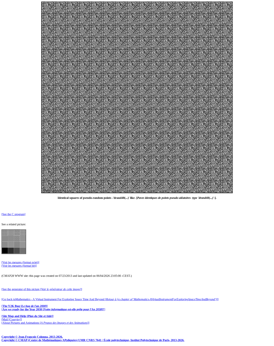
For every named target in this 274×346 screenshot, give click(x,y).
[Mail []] (11, 319)
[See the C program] (13, 214)
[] (24, 306)
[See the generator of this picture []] (41, 289)
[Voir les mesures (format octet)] (20, 262)
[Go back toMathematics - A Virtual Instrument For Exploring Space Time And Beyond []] (109, 299)
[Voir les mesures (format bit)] (19, 265)
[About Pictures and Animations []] (45, 322)
